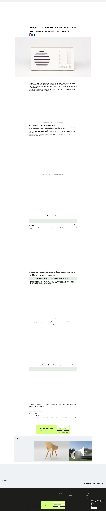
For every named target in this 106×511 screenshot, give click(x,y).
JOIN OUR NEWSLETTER (13, 0)
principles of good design (69, 281)
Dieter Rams (31, 281)
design (33, 274)
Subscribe (60, 493)
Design (6, 465)
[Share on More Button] (35, 35)
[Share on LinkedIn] (32, 35)
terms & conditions (66, 432)
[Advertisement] (53, 80)
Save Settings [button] (101, 508)
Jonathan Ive (68, 321)
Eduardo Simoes (33, 29)
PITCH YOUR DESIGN (5, 0)
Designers (70, 495)
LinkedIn (87, 493)
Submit (60, 495)
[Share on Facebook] (29, 35)
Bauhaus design (31, 225)
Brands (70, 493)
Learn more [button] (92, 502)
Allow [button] (94, 508)
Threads (87, 495)
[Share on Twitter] (34, 35)
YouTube (87, 501)
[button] (91, 503)
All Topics (60, 498)
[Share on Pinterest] (31, 35)
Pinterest (87, 498)
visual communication (37, 90)
